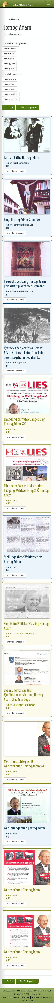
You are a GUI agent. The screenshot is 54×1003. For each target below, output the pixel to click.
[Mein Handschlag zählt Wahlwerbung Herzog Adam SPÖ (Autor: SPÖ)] (27, 739)
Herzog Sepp (9, 68)
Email (4, 997)
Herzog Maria (9, 89)
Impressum (45, 997)
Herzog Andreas (11, 99)
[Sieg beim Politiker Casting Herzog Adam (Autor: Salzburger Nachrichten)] (27, 601)
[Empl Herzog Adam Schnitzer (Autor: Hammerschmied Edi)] (27, 197)
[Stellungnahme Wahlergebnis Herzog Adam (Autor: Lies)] (27, 534)
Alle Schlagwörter (28, 107)
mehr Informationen (15, 171)
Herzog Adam (10, 79)
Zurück (9, 107)
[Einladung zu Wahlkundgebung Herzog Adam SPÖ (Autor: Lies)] (27, 396)
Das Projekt (14, 997)
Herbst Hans (9, 53)
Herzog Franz (9, 84)
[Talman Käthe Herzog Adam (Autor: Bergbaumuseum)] (27, 135)
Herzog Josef (9, 63)
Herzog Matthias (11, 94)
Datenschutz (27, 1000)
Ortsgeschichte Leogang (23, 4)
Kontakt (35, 997)
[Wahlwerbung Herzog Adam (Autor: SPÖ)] (27, 867)
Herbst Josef (9, 58)
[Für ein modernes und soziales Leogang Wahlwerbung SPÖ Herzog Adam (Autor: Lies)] (27, 463)
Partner (25, 997)
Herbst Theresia (11, 48)
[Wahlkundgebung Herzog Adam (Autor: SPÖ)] (27, 805)
